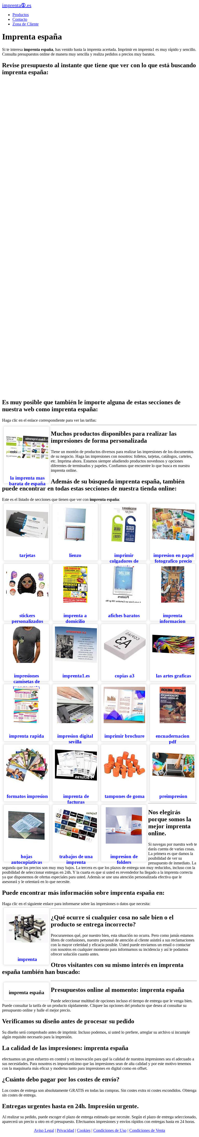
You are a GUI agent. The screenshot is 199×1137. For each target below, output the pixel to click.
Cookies (83, 1130)
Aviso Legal (44, 1130)
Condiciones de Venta (147, 1130)
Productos (20, 14)
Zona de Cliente (25, 24)
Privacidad (65, 1130)
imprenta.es (16, 5)
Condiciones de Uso (109, 1130)
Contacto (19, 19)
